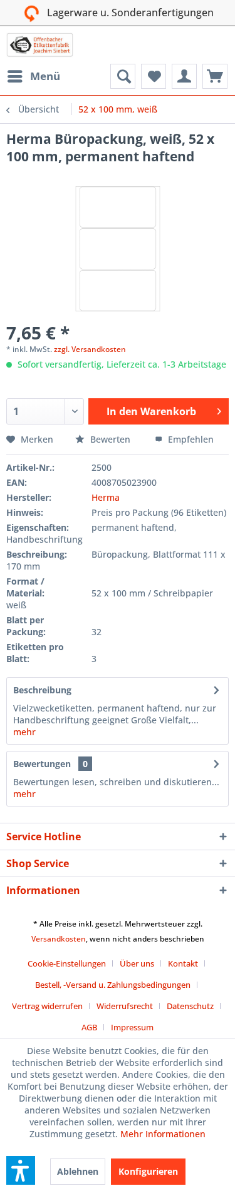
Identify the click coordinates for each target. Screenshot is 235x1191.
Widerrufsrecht (125, 1006)
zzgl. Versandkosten (90, 349)
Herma (105, 497)
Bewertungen (42, 764)
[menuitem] (33, 76)
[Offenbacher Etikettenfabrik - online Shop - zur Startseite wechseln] (39, 45)
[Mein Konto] (184, 76)
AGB (89, 1027)
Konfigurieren (148, 1171)
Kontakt (183, 963)
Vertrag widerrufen (47, 1006)
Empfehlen (189, 439)
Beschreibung (42, 690)
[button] (20, 1170)
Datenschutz (190, 1006)
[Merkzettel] (153, 76)
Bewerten (110, 439)
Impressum (132, 1027)
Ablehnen (77, 1171)
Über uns (137, 963)
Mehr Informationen (163, 1134)
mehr (24, 732)
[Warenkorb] (214, 76)
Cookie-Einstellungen (67, 963)
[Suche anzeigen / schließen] (122, 76)
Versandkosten (58, 938)
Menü (45, 76)
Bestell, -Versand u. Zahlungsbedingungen (113, 984)
